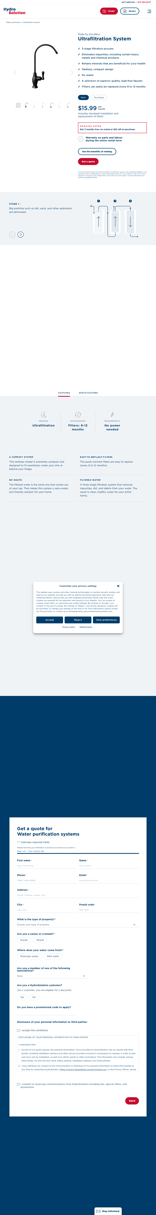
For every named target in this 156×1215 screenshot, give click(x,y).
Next (72, 73)
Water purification (13, 22)
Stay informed (110, 1211)
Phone (21, 875)
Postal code (87, 904)
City (20, 904)
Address (23, 890)
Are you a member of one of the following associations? (43, 969)
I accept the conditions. (35, 1030)
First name (24, 860)
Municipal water (29, 956)
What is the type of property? (36, 919)
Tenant (40, 940)
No (34, 997)
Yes (22, 997)
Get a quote (88, 161)
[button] (118, 586)
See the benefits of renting (97, 151)
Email (83, 875)
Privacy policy (68, 627)
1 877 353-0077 (144, 2)
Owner (24, 940)
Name (83, 860)
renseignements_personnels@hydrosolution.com (90, 611)
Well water (53, 956)
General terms (86, 627)
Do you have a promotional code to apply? (44, 1007)
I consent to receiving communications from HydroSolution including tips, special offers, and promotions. (74, 1086)
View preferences (106, 620)
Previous (15, 73)
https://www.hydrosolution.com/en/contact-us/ (83, 1069)
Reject (78, 620)
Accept (49, 620)
